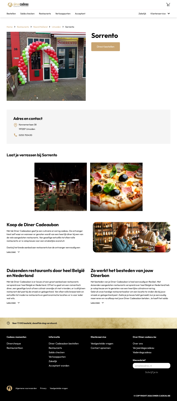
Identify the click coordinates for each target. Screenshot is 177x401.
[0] (168, 4)
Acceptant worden (59, 365)
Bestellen (11, 13)
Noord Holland (40, 26)
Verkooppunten (63, 13)
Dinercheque (14, 343)
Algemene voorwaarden (26, 388)
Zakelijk (142, 13)
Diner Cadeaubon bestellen (64, 343)
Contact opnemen (101, 347)
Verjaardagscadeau (143, 347)
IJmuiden (56, 26)
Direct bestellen (105, 46)
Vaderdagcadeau (142, 352)
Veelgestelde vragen (102, 343)
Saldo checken (27, 13)
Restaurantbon (15, 347)
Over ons (138, 343)
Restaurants (45, 13)
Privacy (43, 388)
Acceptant (80, 13)
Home (10, 26)
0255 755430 (25, 135)
